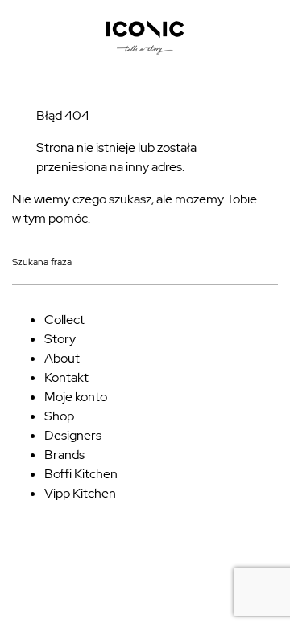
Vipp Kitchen (80, 493)
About (62, 358)
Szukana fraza (42, 262)
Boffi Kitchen (81, 473)
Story (60, 338)
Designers (73, 435)
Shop (59, 416)
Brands (64, 454)
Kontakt (66, 377)
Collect (64, 319)
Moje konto (75, 396)
